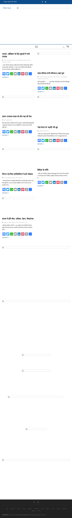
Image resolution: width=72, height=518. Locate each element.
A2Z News (5, 514)
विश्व (24, 508)
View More (6, 77)
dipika (13, 222)
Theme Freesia (19, 514)
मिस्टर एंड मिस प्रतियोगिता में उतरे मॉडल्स (17, 174)
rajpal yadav (9, 120)
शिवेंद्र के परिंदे (42, 169)
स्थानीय (12, 508)
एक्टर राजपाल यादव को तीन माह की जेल (17, 116)
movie (17, 222)
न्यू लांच (58, 508)
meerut (20, 177)
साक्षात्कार (36, 508)
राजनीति (29, 508)
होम (7, 508)
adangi (41, 130)
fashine (13, 177)
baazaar (6, 222)
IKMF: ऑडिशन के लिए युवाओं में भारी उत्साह (16, 55)
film (17, 177)
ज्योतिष (64, 508)
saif (26, 222)
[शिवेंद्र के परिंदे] (53, 157)
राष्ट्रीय (18, 508)
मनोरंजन (33, 511)
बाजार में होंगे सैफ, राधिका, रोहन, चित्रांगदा (18, 218)
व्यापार (42, 508)
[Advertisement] (36, 30)
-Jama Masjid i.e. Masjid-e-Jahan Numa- (49, 76)
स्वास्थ (39, 510)
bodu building (7, 177)
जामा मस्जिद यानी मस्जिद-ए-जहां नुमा (50, 73)
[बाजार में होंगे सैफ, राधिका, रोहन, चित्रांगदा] (18, 206)
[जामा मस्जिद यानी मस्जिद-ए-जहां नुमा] (53, 61)
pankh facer (46, 130)
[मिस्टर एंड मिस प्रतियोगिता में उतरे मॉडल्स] (18, 159)
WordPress (27, 514)
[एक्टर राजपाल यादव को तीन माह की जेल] (18, 105)
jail (5, 120)
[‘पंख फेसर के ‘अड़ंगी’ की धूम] (53, 110)
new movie (22, 222)
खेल (52, 508)
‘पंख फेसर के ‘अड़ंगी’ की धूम (47, 127)
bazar (10, 222)
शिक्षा (48, 508)
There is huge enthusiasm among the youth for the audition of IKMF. (16, 61)
